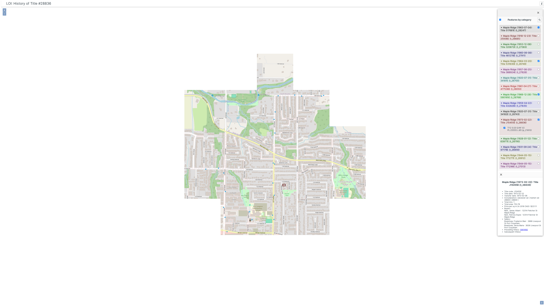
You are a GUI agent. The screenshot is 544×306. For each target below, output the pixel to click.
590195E (524, 230)
